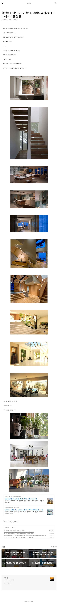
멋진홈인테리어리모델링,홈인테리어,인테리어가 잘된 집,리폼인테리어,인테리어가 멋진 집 (19, 532)
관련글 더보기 (54, 546)
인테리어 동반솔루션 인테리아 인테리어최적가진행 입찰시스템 (24, 510)
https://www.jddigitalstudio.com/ (13, 496)
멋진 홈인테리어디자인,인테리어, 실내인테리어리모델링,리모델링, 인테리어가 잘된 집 (18, 533)
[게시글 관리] (11, 521)
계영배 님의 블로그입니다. (9, 580)
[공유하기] (9, 521)
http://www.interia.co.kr (10, 507)
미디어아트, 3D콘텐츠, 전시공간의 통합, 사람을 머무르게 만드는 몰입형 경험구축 (24, 501)
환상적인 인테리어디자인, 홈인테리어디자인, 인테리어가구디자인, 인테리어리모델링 (18, 537)
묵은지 (6, 578)
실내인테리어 (6, 527)
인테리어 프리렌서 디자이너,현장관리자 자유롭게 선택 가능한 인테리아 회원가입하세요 (24, 512)
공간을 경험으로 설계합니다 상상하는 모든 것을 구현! (21, 499)
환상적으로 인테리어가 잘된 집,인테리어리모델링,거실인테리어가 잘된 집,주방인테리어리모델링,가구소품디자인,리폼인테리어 (24, 535)
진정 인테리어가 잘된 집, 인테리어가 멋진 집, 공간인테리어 (14, 530)
